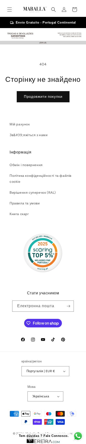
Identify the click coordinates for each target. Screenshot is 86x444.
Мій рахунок (20, 124)
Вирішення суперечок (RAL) (33, 193)
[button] (9, 9)
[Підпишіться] (68, 306)
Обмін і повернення (26, 165)
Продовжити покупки (43, 96)
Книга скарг (19, 214)
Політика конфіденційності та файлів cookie (40, 179)
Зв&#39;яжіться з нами (29, 135)
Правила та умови (25, 203)
